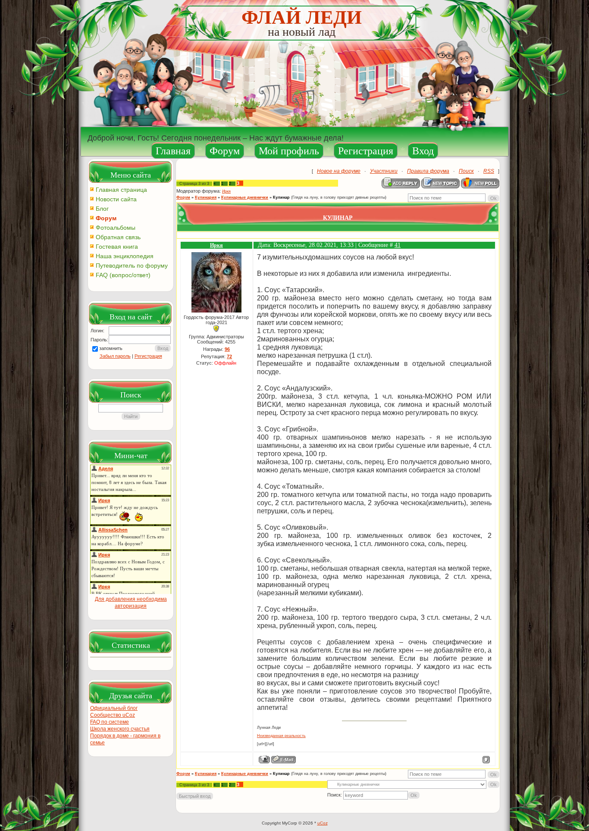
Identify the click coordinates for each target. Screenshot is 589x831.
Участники (384, 171)
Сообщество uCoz (112, 715)
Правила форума (428, 171)
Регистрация (365, 150)
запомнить (110, 348)
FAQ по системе (109, 722)
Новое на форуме (338, 171)
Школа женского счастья (120, 729)
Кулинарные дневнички (244, 197)
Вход (423, 150)
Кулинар (281, 197)
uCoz (322, 823)
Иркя (226, 191)
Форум (225, 150)
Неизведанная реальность (281, 736)
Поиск (466, 171)
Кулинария (205, 197)
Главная (173, 150)
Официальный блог (114, 708)
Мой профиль (289, 150)
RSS (488, 171)
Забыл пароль (115, 356)
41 (398, 245)
